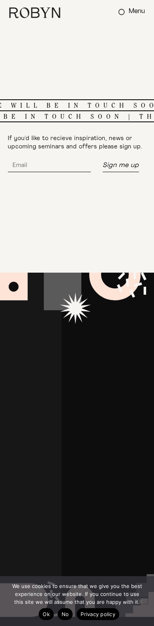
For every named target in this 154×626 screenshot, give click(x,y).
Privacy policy (98, 614)
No (65, 614)
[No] (140, 600)
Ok (46, 614)
